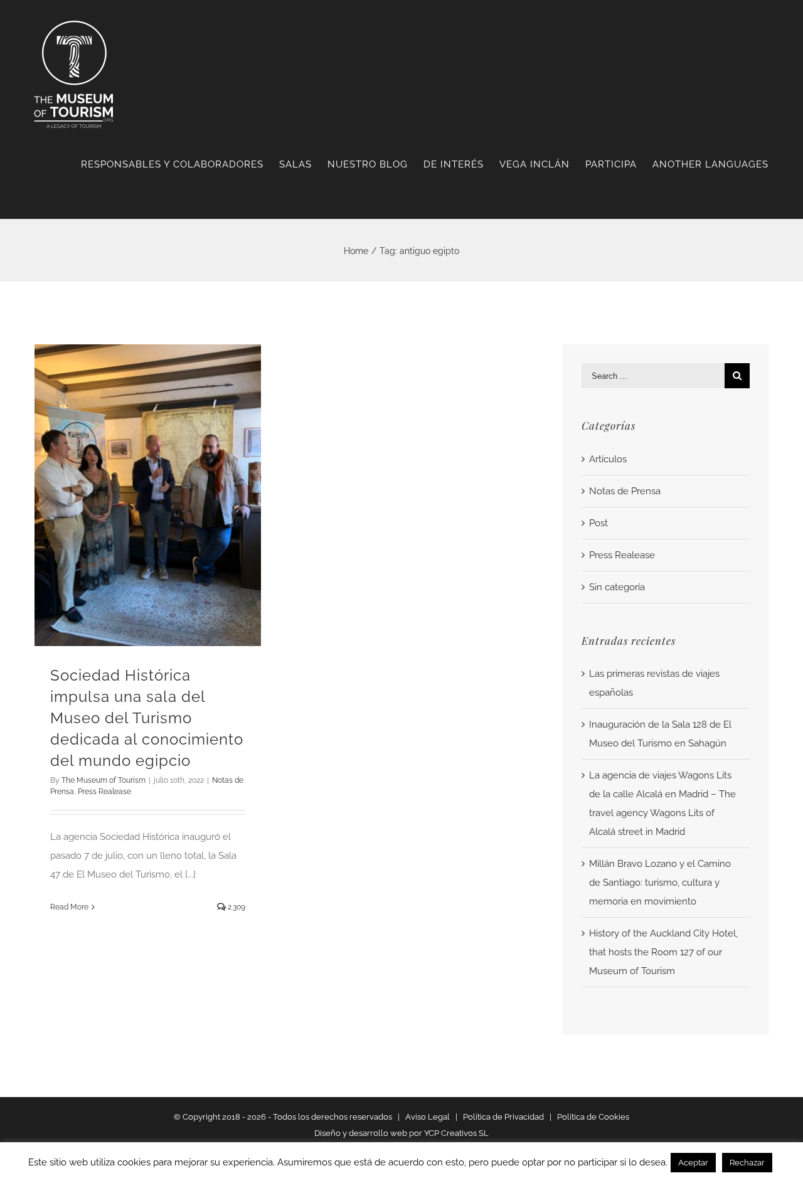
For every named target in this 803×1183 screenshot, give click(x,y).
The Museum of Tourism (103, 780)
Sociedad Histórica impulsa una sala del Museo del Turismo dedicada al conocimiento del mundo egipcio (146, 718)
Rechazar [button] (747, 1162)
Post (598, 523)
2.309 (235, 907)
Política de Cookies (593, 1117)
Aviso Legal (427, 1117)
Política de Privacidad (503, 1117)
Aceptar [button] (693, 1162)
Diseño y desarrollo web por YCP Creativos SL (401, 1133)
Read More (69, 907)
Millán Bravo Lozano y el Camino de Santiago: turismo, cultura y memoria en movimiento (660, 882)
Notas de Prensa (625, 491)
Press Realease (104, 791)
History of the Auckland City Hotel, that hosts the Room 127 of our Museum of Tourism (663, 952)
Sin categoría (617, 587)
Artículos (608, 459)
